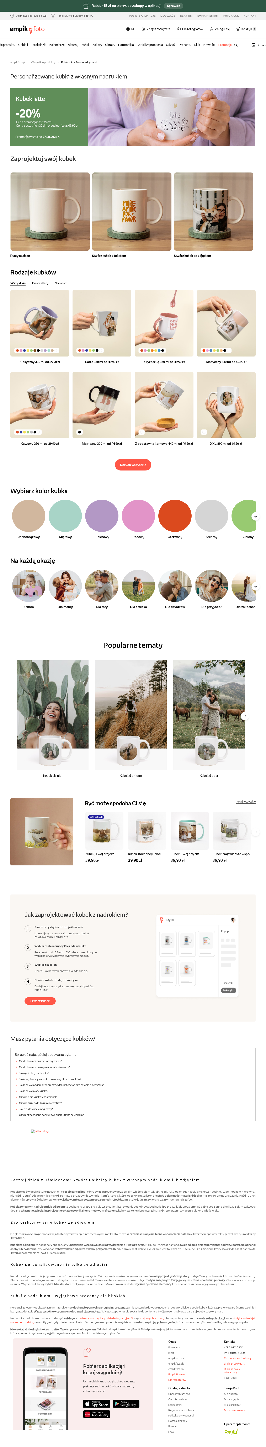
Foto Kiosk (231, 16)
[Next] (245, 716)
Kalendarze (57, 44)
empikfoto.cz (176, 1358)
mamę (94, 1318)
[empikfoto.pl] (29, 30)
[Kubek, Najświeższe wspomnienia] (232, 831)
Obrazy (110, 44)
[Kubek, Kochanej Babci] (147, 831)
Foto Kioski (230, 1377)
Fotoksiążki (38, 44)
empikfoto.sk (176, 1363)
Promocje (225, 44)
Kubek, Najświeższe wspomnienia (237, 853)
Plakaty (97, 44)
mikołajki (249, 1318)
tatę (103, 1318)
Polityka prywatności (181, 1415)
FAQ (171, 1431)
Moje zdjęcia (231, 1399)
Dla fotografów (177, 1379)
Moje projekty (232, 1404)
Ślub (197, 44)
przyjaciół (127, 1318)
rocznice (16, 1322)
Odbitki (23, 44)
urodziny (28, 1322)
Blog (171, 1352)
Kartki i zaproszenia (150, 44)
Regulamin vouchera (181, 1410)
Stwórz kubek (40, 1000)
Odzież (171, 44)
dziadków (113, 1318)
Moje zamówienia (234, 1410)
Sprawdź (173, 5)
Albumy (73, 44)
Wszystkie (18, 283)
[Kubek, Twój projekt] (104, 831)
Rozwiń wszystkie (133, 464)
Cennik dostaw (177, 1399)
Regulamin (175, 1404)
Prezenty (185, 44)
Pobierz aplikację (142, 16)
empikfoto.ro (175, 1368)
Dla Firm (186, 16)
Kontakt (250, 16)
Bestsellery (40, 283)
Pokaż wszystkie (246, 801)
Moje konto (231, 1393)
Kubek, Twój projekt (99, 853)
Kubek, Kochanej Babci (144, 853)
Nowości (209, 44)
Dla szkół (167, 16)
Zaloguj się (222, 29)
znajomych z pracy (151, 1318)
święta (237, 1318)
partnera (83, 1318)
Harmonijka (126, 44)
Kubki (85, 44)
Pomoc (172, 1426)
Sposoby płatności (179, 1393)
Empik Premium (207, 16)
